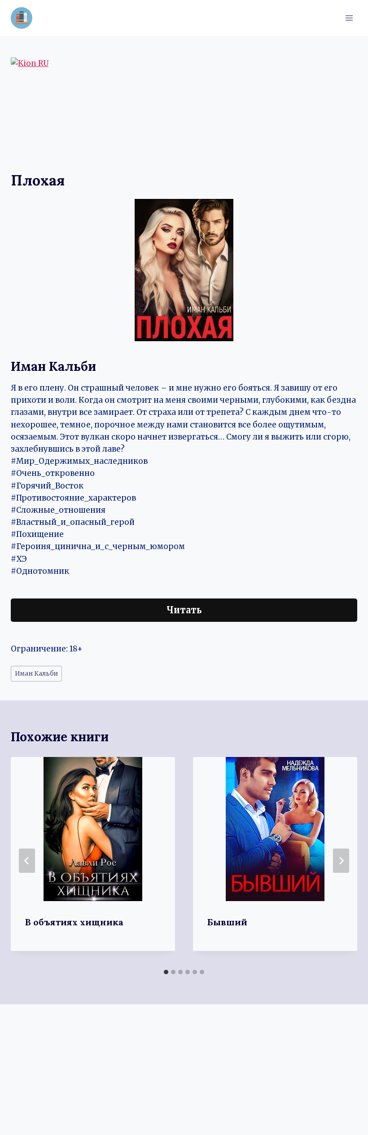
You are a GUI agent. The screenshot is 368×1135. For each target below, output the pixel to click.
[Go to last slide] (27, 861)
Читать (184, 610)
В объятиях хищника (74, 922)
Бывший (227, 922)
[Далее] (341, 861)
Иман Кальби (36, 673)
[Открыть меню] (349, 18)
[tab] (166, 972)
